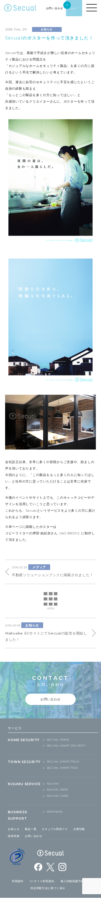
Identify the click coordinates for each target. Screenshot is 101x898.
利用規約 (17, 881)
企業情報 (79, 829)
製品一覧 (30, 829)
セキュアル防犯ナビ (55, 829)
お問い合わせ (33, 836)
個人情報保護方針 (72, 881)
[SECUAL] (20, 9)
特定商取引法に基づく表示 (47, 888)
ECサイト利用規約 (42, 881)
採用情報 (13, 836)
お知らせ (13, 829)
